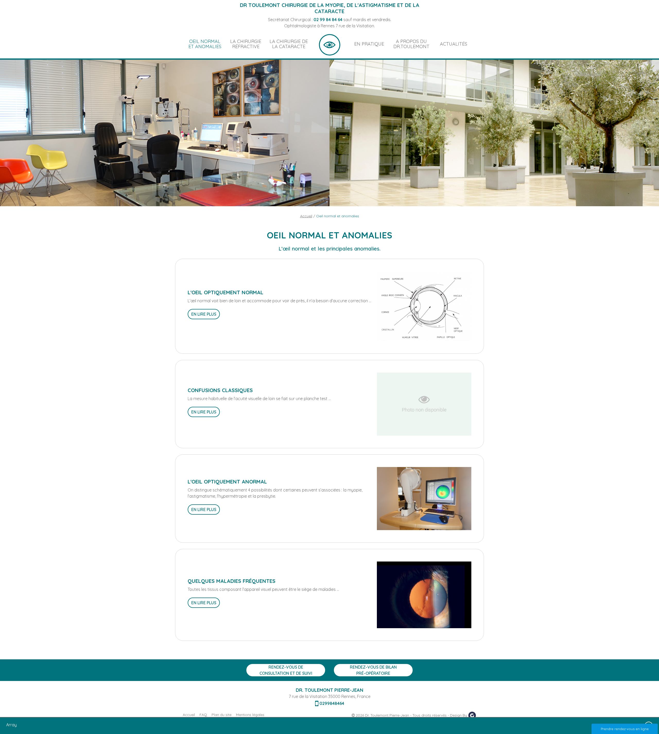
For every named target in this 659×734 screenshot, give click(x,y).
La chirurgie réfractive (245, 43)
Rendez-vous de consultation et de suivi (285, 670)
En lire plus (203, 314)
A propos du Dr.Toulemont (411, 43)
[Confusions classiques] (424, 403)
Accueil (330, 44)
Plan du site (221, 714)
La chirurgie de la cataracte (289, 43)
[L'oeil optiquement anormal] (424, 498)
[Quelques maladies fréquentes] (424, 594)
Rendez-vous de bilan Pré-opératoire (373, 670)
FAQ (203, 714)
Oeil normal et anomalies (204, 43)
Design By (459, 715)
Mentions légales (250, 714)
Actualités (453, 44)
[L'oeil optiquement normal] (424, 305)
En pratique (369, 44)
